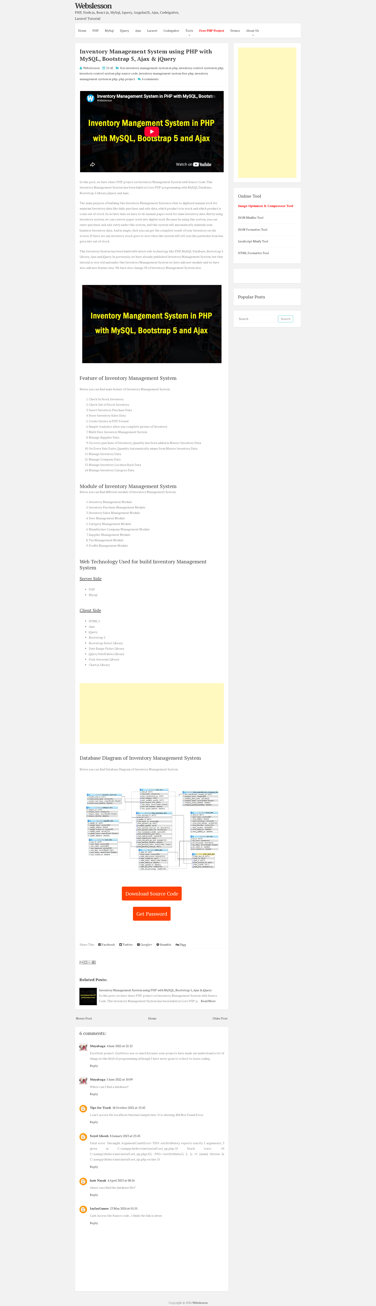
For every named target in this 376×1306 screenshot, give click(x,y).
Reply (94, 1066)
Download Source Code (151, 893)
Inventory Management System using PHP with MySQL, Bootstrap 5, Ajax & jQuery (146, 55)
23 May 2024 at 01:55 (124, 1208)
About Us (252, 30)
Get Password (151, 913)
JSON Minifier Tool (251, 217)
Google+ (146, 944)
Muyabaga (97, 1046)
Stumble (165, 944)
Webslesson (93, 6)
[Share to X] (89, 962)
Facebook (108, 944)
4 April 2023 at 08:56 (121, 1180)
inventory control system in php (201, 68)
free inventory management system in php (149, 68)
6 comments (150, 79)
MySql (109, 30)
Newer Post (84, 1018)
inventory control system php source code (109, 73)
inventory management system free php (166, 73)
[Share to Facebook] (94, 962)
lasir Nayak (98, 1180)
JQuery (124, 30)
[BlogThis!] (85, 962)
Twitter (127, 944)
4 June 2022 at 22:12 (120, 1046)
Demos (235, 30)
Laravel (152, 30)
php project (127, 79)
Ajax (138, 30)
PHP (95, 30)
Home (82, 30)
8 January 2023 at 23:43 (125, 1136)
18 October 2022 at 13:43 (128, 1108)
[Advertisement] (152, 713)
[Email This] (81, 962)
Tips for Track (100, 1108)
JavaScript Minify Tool (253, 241)
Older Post (220, 1018)
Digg (182, 944)
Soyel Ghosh (99, 1136)
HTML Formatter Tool (253, 253)
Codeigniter (171, 30)
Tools (189, 30)
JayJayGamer (99, 1208)
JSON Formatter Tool (252, 229)
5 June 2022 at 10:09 (120, 1079)
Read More (208, 1001)
